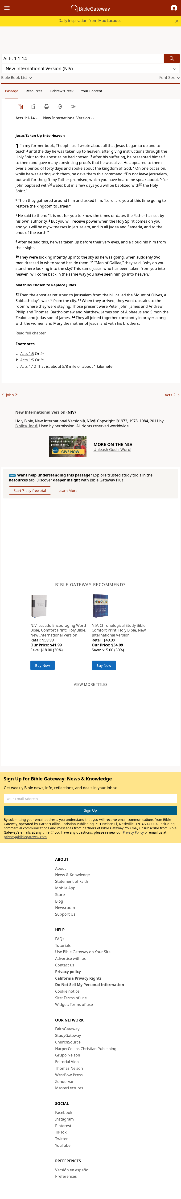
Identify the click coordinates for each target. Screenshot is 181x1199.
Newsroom (65, 907)
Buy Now (42, 665)
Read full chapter (31, 333)
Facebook (63, 1112)
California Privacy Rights (78, 978)
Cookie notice (67, 991)
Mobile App (65, 888)
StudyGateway (68, 1035)
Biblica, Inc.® (26, 426)
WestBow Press (69, 1075)
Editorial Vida (67, 1061)
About (60, 868)
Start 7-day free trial (30, 490)
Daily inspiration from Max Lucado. (89, 20)
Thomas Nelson (69, 1068)
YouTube (62, 1145)
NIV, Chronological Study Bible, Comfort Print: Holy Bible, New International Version (119, 630)
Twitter (61, 1138)
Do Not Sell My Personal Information (89, 984)
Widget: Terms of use (74, 1004)
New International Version (40, 412)
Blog (59, 901)
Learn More (67, 490)
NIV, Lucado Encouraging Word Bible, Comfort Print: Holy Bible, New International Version (58, 630)
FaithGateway (67, 1028)
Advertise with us (70, 958)
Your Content (91, 90)
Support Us (65, 914)
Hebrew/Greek (62, 90)
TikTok (61, 1132)
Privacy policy (68, 971)
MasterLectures (69, 1088)
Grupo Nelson (67, 1055)
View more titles (90, 684)
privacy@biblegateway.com (25, 837)
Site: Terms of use (71, 997)
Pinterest (63, 1125)
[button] (174, 8)
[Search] (172, 58)
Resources (34, 90)
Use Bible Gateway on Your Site (83, 951)
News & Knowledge (72, 874)
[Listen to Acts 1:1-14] (73, 106)
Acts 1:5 (27, 353)
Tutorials (63, 945)
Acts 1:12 (28, 366)
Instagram (64, 1119)
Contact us (64, 965)
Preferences (66, 1176)
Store (60, 894)
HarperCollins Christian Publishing (85, 1048)
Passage (11, 90)
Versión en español (72, 1170)
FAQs (59, 938)
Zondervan (64, 1081)
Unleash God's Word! (112, 449)
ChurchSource (68, 1042)
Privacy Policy (133, 832)
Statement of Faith (71, 881)
